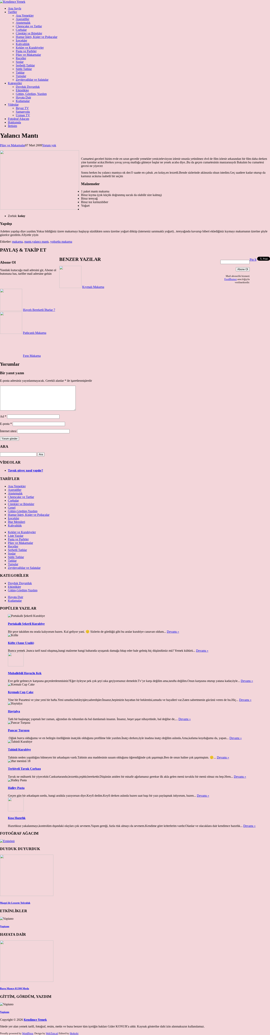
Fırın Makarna (32, 355)
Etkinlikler (22, 90)
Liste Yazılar (15, 535)
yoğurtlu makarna (61, 241)
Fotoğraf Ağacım (18, 118)
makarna (17, 241)
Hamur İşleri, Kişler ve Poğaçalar (36, 37)
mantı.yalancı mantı (36, 241)
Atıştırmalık (23, 22)
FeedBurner (230, 279)
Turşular (21, 76)
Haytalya (14, 711)
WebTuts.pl (52, 1033)
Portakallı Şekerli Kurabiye (26, 623)
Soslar (20, 61)
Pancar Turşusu (18, 730)
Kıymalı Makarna (93, 287)
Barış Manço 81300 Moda (14, 988)
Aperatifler (22, 19)
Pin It (253, 259)
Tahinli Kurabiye (19, 749)
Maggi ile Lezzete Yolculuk (15, 902)
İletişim (12, 126)
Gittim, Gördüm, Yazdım (31, 94)
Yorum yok (49, 145)
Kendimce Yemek (35, 1019)
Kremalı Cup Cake (20, 692)
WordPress (27, 1033)
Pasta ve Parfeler (26, 51)
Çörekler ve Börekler (29, 33)
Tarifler (12, 12)
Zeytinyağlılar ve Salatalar (32, 79)
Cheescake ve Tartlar (29, 26)
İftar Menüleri (16, 522)
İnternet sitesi (8, 431)
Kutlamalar (23, 101)
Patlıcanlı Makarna (34, 332)
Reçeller (21, 58)
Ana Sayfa (14, 8)
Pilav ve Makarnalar (28, 54)
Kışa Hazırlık (16, 818)
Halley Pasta (16, 788)
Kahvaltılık (23, 44)
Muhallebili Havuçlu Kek (25, 673)
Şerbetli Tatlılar (25, 65)
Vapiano (4, 926)
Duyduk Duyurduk (28, 86)
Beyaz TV (22, 108)
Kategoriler (15, 83)
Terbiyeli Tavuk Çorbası (24, 768)
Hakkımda (14, 122)
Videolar (13, 104)
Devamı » (173, 631)
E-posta (6, 423)
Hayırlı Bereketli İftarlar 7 (39, 310)
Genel (11, 507)
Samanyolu (23, 111)
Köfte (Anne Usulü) (21, 643)
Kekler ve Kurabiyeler (30, 47)
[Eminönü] (7, 841)
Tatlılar (20, 72)
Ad (3, 416)
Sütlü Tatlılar (24, 69)
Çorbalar (21, 29)
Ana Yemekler (25, 15)
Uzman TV (23, 115)
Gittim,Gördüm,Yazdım (22, 511)
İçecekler (21, 40)
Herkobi (74, 1033)
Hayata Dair (23, 97)
